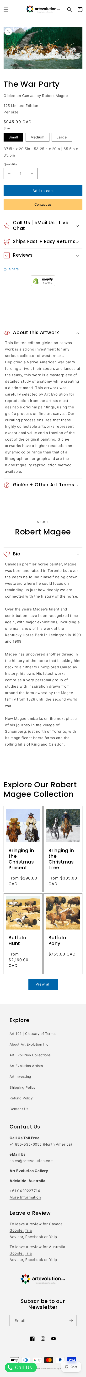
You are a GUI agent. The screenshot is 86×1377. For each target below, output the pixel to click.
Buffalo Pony (57, 940)
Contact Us (19, 1109)
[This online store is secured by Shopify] (43, 284)
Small (13, 137)
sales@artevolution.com (32, 1161)
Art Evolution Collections (30, 1055)
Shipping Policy (23, 1087)
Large (62, 137)
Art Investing (20, 1076)
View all (43, 984)
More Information (25, 1197)
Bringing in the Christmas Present (21, 859)
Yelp (53, 1237)
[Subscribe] (71, 1320)
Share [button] (14, 269)
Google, (17, 1230)
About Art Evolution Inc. (29, 1044)
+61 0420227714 (25, 1191)
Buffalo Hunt (17, 940)
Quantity (10, 164)
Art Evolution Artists (26, 1066)
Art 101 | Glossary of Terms (32, 1033)
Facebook (34, 1237)
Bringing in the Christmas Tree (61, 859)
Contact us (43, 204)
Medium (37, 137)
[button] (6, 9)
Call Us (22, 1367)
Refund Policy (21, 1098)
